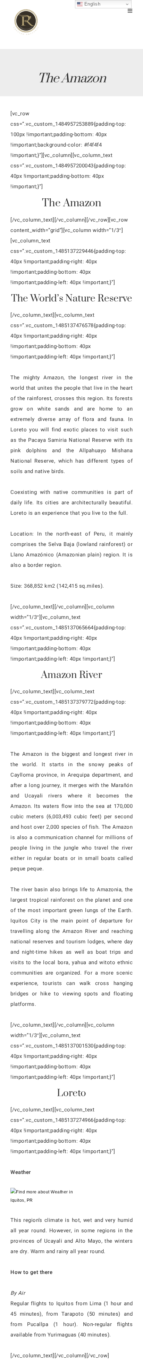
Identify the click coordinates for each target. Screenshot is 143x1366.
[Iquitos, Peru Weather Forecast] (41, 1200)
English (91, 4)
